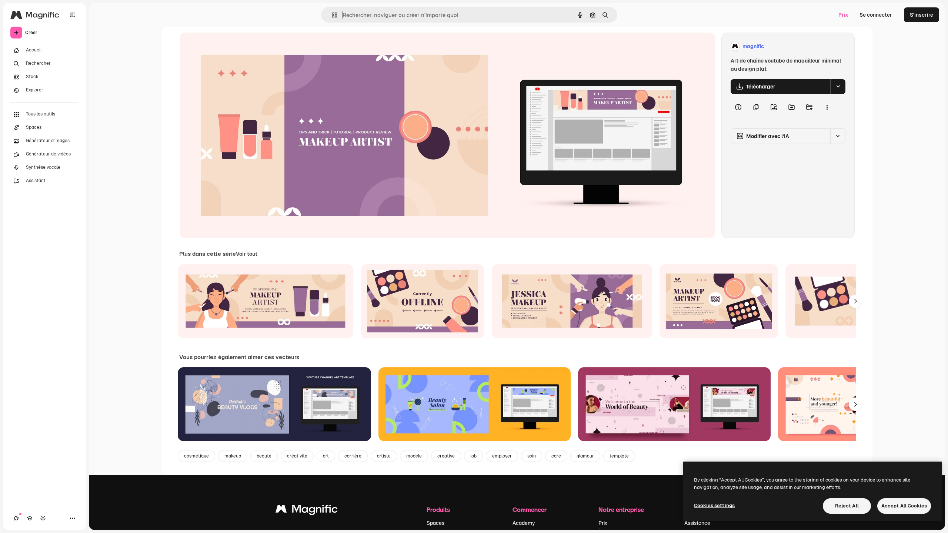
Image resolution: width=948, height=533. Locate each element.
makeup (232, 456)
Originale (228, 46)
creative (446, 456)
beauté (264, 456)
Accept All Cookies (904, 506)
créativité (297, 456)
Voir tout (246, 254)
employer (502, 456)
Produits (438, 509)
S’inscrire (921, 14)
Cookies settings (714, 505)
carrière (352, 456)
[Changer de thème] (43, 518)
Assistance (697, 523)
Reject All (847, 506)
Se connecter (875, 14)
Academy (524, 523)
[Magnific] (307, 510)
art (326, 456)
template (619, 456)
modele (414, 456)
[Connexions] (16, 518)
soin (531, 456)
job (473, 456)
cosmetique (196, 456)
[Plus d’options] (827, 107)
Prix (843, 14)
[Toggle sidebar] (73, 15)
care (556, 456)
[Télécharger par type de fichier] (838, 86)
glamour (585, 456)
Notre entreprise (621, 509)
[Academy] (30, 518)
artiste (384, 456)
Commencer (530, 509)
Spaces (435, 523)
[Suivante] (855, 301)
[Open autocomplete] (331, 15)
